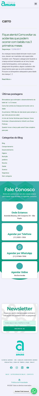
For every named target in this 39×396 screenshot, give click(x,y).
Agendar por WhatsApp (19, 253)
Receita (4, 163)
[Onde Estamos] (19, 206)
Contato (30, 374)
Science (4, 169)
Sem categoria (7, 176)
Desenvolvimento (7, 150)
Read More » (6, 79)
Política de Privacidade (19, 382)
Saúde (4, 166)
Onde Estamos (20, 212)
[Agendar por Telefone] (19, 228)
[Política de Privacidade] (19, 380)
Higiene (4, 153)
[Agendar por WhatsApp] (19, 247)
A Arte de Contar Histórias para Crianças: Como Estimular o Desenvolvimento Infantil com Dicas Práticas (18, 121)
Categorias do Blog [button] (18, 374)
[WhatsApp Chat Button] (34, 391)
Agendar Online (19, 272)
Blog (3, 143)
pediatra (4, 160)
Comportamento (7, 146)
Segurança (6, 49)
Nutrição (5, 156)
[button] (35, 3)
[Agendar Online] (19, 266)
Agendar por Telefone (19, 234)
